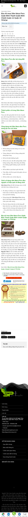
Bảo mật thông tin (8, 447)
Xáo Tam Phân (19, 508)
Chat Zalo (8, 516)
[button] (10, 26)
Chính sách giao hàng (9, 450)
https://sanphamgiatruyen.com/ (10, 430)
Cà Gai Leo (13, 504)
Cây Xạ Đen (19, 504)
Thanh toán (5, 410)
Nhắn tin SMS (24, 516)
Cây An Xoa (5, 504)
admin (17, 23)
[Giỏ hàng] (25, 6)
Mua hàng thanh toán (9, 457)
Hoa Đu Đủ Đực (12, 506)
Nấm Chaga (20, 506)
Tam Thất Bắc (11, 508)
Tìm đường (3, 516)
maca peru (4, 337)
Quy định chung (7, 444)
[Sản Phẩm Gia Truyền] (13, 6)
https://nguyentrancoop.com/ (9, 432)
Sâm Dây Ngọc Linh (13, 510)
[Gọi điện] (14, 514)
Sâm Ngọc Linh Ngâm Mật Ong (17, 511)
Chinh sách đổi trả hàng (10, 453)
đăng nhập (12, 347)
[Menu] (2, 6)
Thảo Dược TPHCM (6, 11)
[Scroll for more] (14, 488)
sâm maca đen (11, 337)
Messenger (19, 516)
